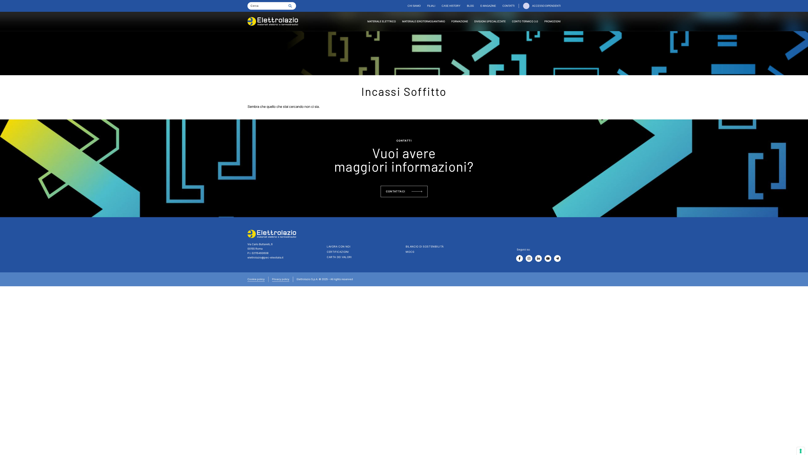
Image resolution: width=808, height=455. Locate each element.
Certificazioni (338, 251)
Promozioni (552, 21)
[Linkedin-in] (538, 258)
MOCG (410, 251)
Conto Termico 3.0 (525, 21)
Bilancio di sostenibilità (425, 246)
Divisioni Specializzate (490, 21)
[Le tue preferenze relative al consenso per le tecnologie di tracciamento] (801, 451)
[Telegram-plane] (557, 258)
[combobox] (266, 6)
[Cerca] (291, 6)
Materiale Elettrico (381, 21)
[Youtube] (548, 258)
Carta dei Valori (339, 257)
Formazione (459, 21)
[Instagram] (529, 258)
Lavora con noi (338, 246)
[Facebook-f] (519, 258)
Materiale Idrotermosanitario (423, 21)
